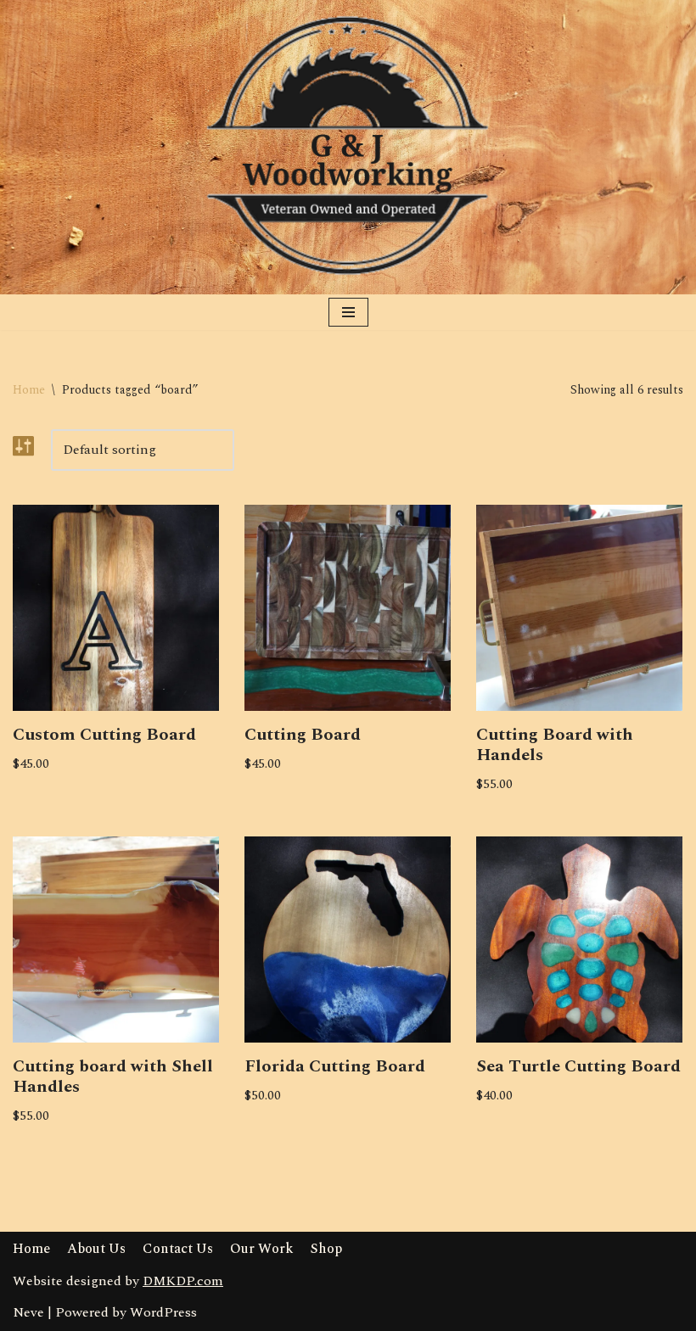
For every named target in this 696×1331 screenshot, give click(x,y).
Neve (28, 1312)
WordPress (163, 1312)
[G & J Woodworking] (348, 147)
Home (29, 390)
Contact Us (178, 1249)
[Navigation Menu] (348, 312)
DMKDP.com (183, 1281)
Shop (326, 1249)
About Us (96, 1249)
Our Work (262, 1249)
